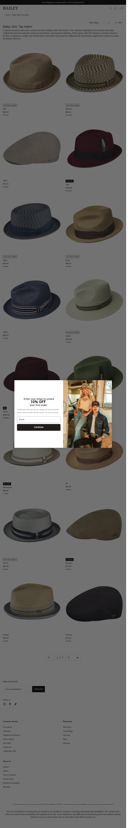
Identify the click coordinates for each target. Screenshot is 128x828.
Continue (38, 427)
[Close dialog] (108, 383)
